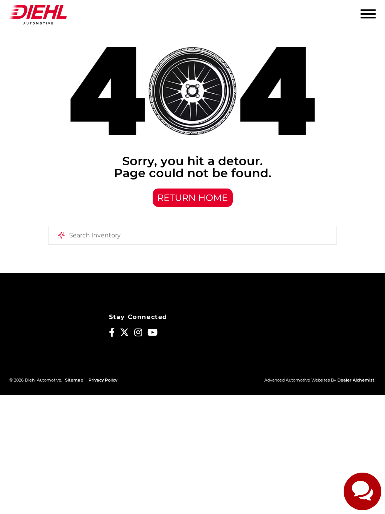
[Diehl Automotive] (38, 13)
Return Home (192, 197)
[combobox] (192, 235)
